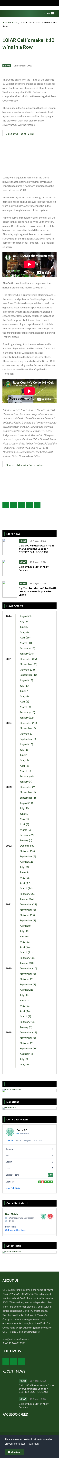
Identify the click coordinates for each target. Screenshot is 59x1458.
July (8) (24, 1059)
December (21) (28, 904)
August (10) (26, 744)
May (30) (25, 941)
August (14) (26, 802)
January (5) (26, 1027)
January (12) (27, 717)
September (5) (28, 856)
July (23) (24, 866)
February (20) (27, 893)
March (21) (26, 952)
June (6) (24, 936)
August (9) (25, 616)
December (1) (27, 845)
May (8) (24, 696)
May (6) (24, 632)
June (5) (24, 626)
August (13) (26, 680)
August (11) (26, 861)
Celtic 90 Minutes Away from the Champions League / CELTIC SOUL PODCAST (36, 549)
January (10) (27, 962)
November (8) (28, 909)
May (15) (25, 877)
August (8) (25, 925)
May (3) (24, 760)
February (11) (27, 1021)
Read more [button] (33, 1443)
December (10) (28, 968)
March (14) (26, 888)
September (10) (28, 674)
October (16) (27, 850)
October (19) (27, 914)
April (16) (25, 637)
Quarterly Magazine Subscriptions (25, 464)
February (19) (27, 648)
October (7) (26, 733)
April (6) (24, 765)
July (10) (24, 808)
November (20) (28, 664)
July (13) (24, 685)
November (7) (28, 728)
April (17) (25, 883)
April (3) (24, 824)
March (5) (25, 770)
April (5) (24, 701)
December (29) (28, 658)
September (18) (28, 1048)
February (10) (27, 712)
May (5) (24, 1064)
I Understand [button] (14, 1452)
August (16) (26, 1053)
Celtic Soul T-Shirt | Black (20, 133)
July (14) (24, 621)
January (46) (27, 898)
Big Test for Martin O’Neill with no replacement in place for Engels (38, 591)
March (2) (25, 1016)
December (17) (28, 722)
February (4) (27, 776)
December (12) (28, 1032)
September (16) (28, 797)
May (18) (25, 1005)
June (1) (24, 754)
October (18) (27, 669)
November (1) (28, 792)
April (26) (25, 947)
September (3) (28, 738)
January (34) (27, 653)
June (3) (24, 872)
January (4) (26, 781)
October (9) (26, 978)
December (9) (27, 786)
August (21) (26, 989)
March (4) (25, 706)
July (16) (24, 995)
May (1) (24, 818)
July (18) (24, 749)
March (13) (26, 642)
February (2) (27, 834)
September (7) (28, 920)
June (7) (24, 690)
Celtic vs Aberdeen (15, 1230)
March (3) (25, 829)
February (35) (27, 957)
